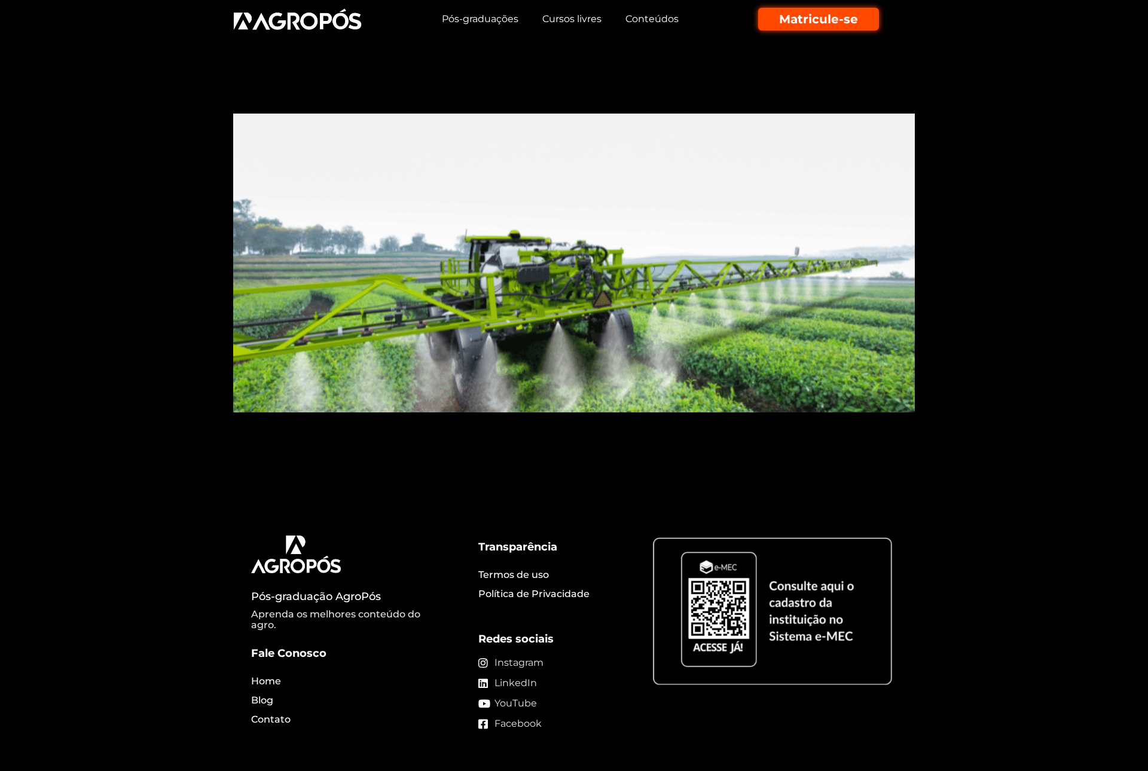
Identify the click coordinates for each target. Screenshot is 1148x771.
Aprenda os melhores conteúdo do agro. (335, 619)
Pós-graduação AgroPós (316, 596)
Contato (271, 719)
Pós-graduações (480, 19)
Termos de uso (513, 574)
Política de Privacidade (534, 593)
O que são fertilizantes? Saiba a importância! (448, 92)
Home (266, 681)
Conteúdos (652, 19)
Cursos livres (572, 19)
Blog (262, 700)
